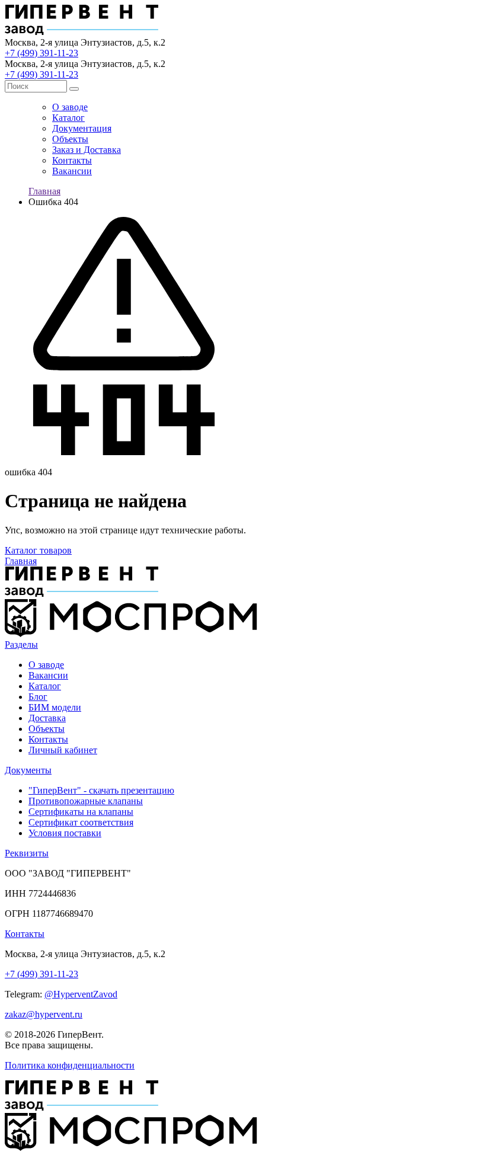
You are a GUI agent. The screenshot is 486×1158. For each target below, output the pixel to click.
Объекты (70, 139)
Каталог (68, 118)
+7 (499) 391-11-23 (41, 53)
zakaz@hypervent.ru (43, 1014)
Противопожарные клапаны (85, 801)
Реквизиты (27, 853)
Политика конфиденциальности (70, 1065)
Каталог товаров (38, 550)
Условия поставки (64, 833)
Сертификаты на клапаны (80, 812)
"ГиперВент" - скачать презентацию (101, 790)
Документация (81, 128)
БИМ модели (54, 707)
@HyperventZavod (80, 994)
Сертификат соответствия (80, 822)
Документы (28, 770)
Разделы (21, 644)
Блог (37, 697)
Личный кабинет (62, 750)
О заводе (70, 107)
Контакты (72, 160)
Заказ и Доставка (86, 150)
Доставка (47, 718)
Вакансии (72, 171)
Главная (44, 191)
